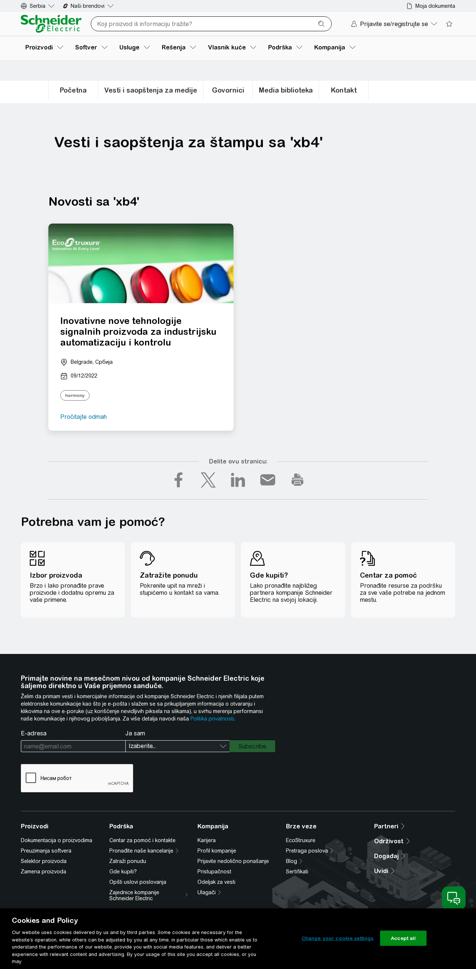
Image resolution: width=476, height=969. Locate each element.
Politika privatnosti (212, 719)
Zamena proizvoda (43, 872)
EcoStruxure (300, 840)
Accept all (403, 938)
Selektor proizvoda (44, 861)
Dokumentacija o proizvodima (56, 840)
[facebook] (178, 479)
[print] (297, 479)
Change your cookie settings (338, 938)
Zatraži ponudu (127, 861)
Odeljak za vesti (216, 882)
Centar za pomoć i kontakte (142, 840)
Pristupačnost (214, 872)
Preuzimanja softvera (46, 851)
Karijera (206, 840)
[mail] (267, 479)
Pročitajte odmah (83, 416)
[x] (208, 479)
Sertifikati (297, 872)
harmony (75, 395)
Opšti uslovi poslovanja (137, 882)
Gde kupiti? (123, 872)
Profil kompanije (216, 851)
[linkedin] (238, 479)
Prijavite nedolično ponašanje (233, 861)
